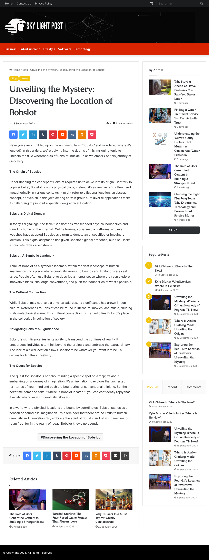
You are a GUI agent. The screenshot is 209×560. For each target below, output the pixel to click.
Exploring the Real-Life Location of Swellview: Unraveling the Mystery (187, 353)
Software (64, 49)
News (24, 78)
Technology (82, 49)
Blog (25, 69)
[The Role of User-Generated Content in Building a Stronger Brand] (27, 499)
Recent (172, 387)
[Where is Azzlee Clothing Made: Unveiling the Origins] (160, 326)
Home (9, 3)
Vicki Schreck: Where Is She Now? (172, 402)
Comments (193, 387)
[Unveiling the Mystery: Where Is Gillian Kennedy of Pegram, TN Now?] (160, 302)
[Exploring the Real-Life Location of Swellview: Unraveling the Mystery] (160, 350)
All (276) (174, 230)
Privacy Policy (43, 3)
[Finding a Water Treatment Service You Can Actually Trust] (160, 115)
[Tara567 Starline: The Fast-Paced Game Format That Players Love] (70, 499)
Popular (152, 387)
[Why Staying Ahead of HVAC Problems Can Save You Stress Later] (160, 87)
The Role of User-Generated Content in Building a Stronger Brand (26, 518)
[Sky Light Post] (33, 27)
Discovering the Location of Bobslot (71, 437)
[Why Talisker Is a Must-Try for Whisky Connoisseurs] (114, 499)
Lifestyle (49, 49)
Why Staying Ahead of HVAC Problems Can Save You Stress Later (185, 90)
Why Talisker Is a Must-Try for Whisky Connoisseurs (112, 518)
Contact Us (24, 3)
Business (10, 49)
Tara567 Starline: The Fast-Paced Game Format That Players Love (69, 517)
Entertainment (29, 49)
